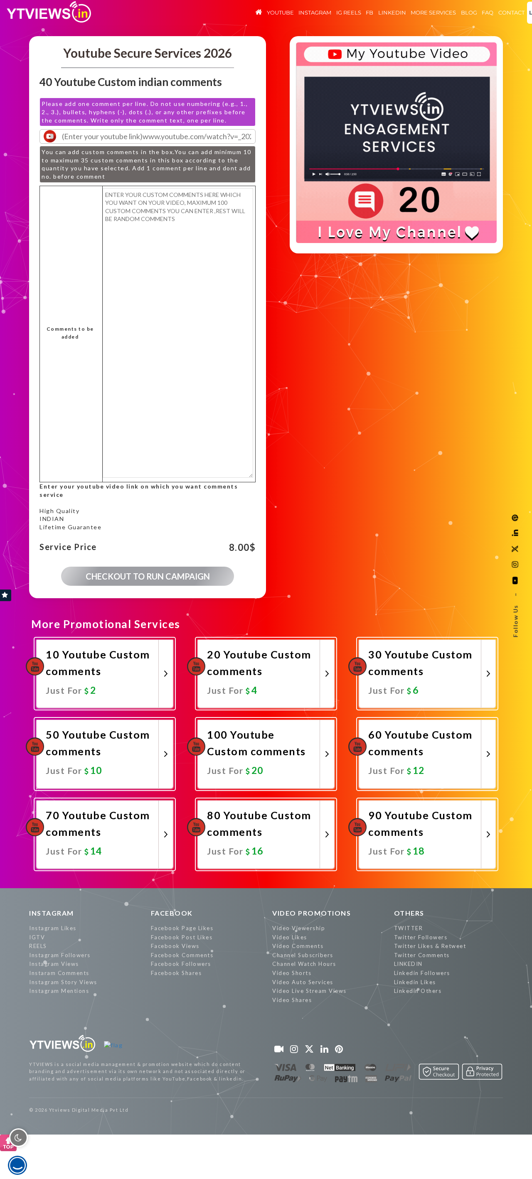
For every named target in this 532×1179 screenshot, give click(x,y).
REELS (38, 946)
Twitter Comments (422, 955)
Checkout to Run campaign (148, 576)
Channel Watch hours (304, 963)
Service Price (68, 547)
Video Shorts (291, 973)
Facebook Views (175, 946)
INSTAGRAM (51, 913)
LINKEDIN (408, 963)
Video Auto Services (302, 982)
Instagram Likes (52, 928)
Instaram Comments (59, 973)
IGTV (37, 937)
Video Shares (292, 1000)
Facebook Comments (182, 955)
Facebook (172, 913)
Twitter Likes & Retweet (430, 946)
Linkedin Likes (415, 982)
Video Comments (297, 946)
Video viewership (298, 928)
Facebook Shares (176, 973)
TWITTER (408, 928)
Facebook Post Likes (182, 937)
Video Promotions (311, 913)
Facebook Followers (181, 963)
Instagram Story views (63, 982)
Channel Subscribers (302, 955)
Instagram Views (54, 963)
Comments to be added (70, 333)
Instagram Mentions (59, 990)
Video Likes (289, 937)
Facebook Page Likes (182, 928)
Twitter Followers (421, 937)
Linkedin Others (418, 990)
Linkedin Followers (422, 973)
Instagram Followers (60, 955)
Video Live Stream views (309, 990)
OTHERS (409, 913)
